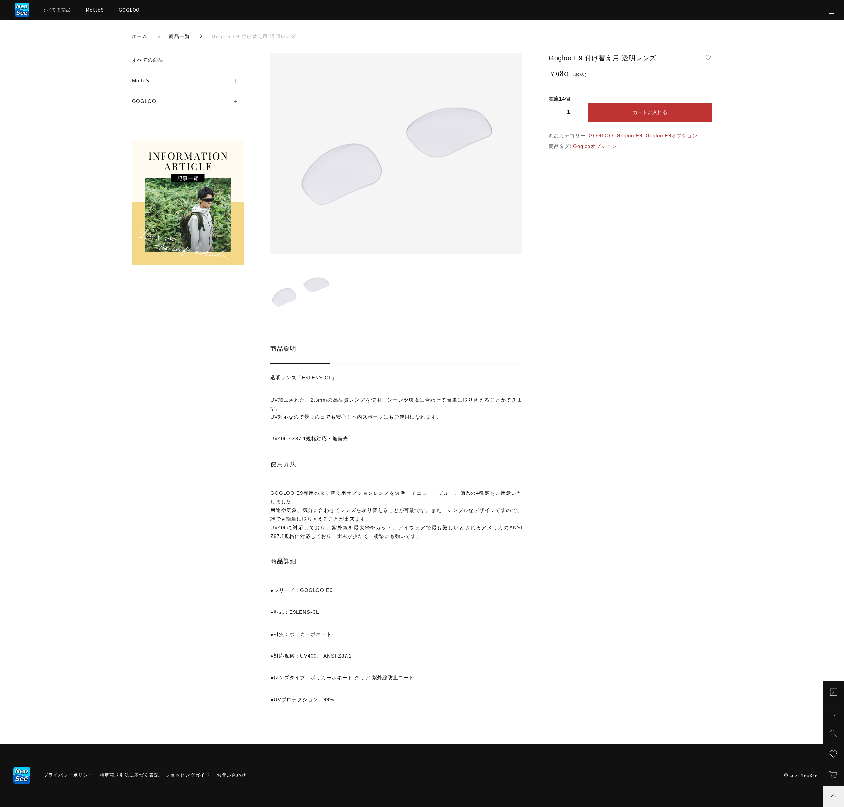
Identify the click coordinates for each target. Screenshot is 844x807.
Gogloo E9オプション (672, 135)
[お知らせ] (833, 713)
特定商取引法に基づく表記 (129, 775)
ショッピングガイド (188, 775)
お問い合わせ (231, 775)
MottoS (95, 9)
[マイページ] (833, 692)
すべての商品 (57, 9)
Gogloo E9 (629, 135)
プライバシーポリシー (68, 775)
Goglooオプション (595, 146)
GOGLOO (129, 9)
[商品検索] (833, 733)
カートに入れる (650, 112)
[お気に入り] (833, 754)
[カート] (833, 775)
